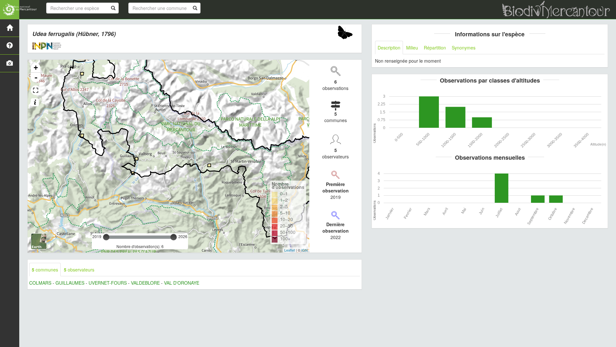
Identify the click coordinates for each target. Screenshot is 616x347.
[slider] (106, 237)
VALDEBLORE (145, 283)
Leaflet (289, 250)
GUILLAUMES (70, 283)
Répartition (435, 47)
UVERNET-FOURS (108, 283)
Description (389, 47)
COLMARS (40, 283)
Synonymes (463, 47)
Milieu (412, 47)
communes (45, 269)
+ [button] (36, 68)
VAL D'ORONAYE (181, 283)
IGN (304, 250)
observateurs (79, 269)
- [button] (36, 77)
